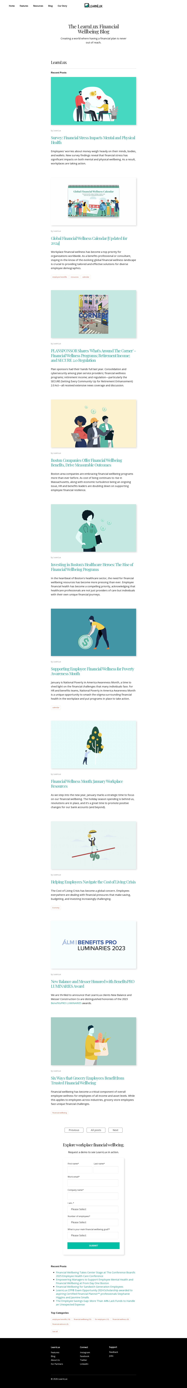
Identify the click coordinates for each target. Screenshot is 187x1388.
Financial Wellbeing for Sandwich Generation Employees (89, 1286)
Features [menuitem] (24, 5)
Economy (55, 908)
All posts (96, 1130)
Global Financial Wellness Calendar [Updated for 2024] (89, 240)
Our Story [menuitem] (62, 5)
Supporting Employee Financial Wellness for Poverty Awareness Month (92, 671)
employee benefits (59, 277)
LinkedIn (84, 1364)
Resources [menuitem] (38, 5)
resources (75, 277)
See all (55, 1331)
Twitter (83, 1360)
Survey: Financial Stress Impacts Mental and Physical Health (93, 140)
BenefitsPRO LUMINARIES (66, 1003)
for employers (102, 1319)
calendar (85, 277)
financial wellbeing (59, 1113)
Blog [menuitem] (50, 5)
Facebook (84, 1356)
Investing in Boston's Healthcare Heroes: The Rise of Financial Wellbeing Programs (92, 567)
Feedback (113, 1352)
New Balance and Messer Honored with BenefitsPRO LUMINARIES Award (92, 984)
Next (115, 1130)
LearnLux (57, 130)
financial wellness (121, 1319)
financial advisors (60, 1324)
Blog (53, 1356)
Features (55, 1352)
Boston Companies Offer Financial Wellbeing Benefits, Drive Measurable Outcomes (86, 462)
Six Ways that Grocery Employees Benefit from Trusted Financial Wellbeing (87, 1080)
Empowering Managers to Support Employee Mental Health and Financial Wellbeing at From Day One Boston (94, 1281)
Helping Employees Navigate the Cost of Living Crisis (93, 881)
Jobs (111, 1355)
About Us (55, 1360)
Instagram (85, 1352)
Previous (74, 1130)
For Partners (57, 1364)
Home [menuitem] (12, 5)
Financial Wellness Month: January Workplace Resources (87, 783)
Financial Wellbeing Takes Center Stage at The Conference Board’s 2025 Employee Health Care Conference (95, 1274)
